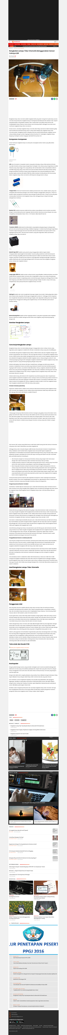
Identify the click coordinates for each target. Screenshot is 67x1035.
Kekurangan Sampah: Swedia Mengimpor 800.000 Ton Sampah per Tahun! (27, 866)
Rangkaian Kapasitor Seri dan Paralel (19, 733)
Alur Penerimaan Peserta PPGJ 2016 (21, 957)
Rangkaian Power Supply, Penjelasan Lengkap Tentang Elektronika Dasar (28, 729)
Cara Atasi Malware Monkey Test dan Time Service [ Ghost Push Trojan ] (30, 963)
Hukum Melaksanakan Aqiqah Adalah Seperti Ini (45, 821)
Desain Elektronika (19, 48)
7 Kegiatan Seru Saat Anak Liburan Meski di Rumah (32, 765)
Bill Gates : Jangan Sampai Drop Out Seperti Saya (21, 870)
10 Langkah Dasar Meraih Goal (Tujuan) (18, 830)
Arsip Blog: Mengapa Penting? (16, 837)
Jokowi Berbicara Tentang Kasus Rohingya (19, 874)
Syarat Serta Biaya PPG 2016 (20, 968)
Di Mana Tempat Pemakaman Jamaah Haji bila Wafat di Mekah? (28, 1006)
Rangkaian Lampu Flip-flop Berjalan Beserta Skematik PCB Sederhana (27, 726)
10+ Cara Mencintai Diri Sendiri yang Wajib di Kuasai (40, 46)
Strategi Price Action (14, 896)
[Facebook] (52, 99)
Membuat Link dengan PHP (19, 979)
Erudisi (11, 48)
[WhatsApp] (54, 99)
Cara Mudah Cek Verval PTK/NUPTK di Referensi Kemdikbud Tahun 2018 (30, 984)
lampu (11, 720)
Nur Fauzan (11, 56)
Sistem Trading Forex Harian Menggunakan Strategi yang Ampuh (19, 917)
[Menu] (10, 42)
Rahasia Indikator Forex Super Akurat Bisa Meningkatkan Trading (44, 917)
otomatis (17, 720)
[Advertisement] (33, 19)
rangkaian (23, 720)
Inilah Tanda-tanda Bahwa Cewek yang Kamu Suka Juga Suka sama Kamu (31, 1000)
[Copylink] (57, 99)
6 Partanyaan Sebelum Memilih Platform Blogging (21, 851)
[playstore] (20, 1022)
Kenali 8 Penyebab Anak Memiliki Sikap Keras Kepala (16, 767)
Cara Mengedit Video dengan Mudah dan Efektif (33, 802)
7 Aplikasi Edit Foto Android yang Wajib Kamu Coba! (25, 990)
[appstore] (12, 1022)
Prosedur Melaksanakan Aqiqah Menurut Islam (20, 821)
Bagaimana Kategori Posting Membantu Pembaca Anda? (23, 844)
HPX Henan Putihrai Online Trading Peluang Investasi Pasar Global (44, 897)
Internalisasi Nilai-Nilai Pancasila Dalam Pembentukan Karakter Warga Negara (50, 766)
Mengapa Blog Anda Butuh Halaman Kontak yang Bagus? (23, 858)
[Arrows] (10, 750)
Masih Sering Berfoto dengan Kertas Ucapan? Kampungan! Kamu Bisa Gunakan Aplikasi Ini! (35, 974)
